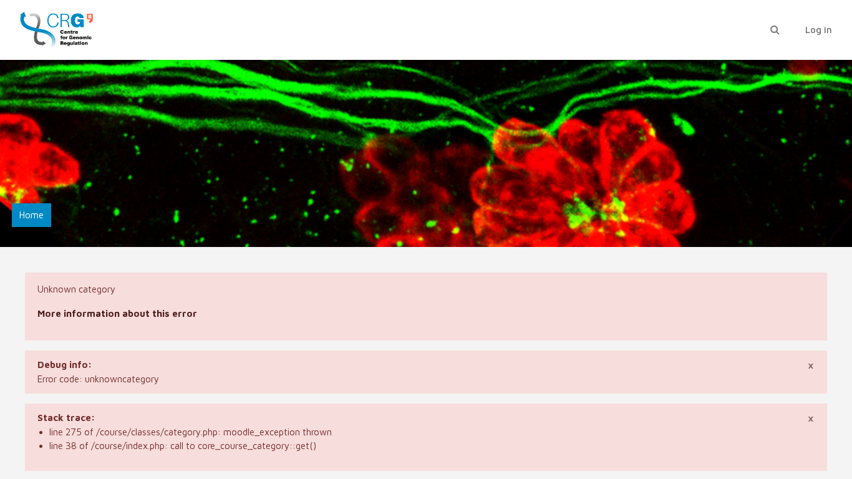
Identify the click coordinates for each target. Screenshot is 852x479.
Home (31, 215)
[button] (774, 30)
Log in (818, 29)
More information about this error (117, 313)
